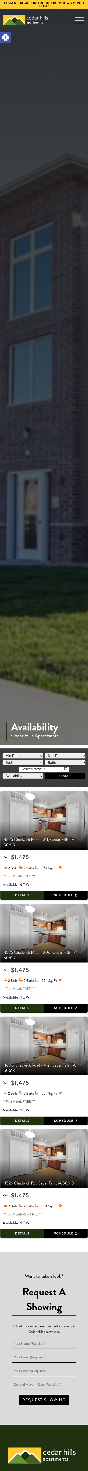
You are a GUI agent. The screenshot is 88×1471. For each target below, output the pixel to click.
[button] (79, 20)
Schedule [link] (63, 895)
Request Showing (44, 1400)
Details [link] (22, 895)
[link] (5, 37)
